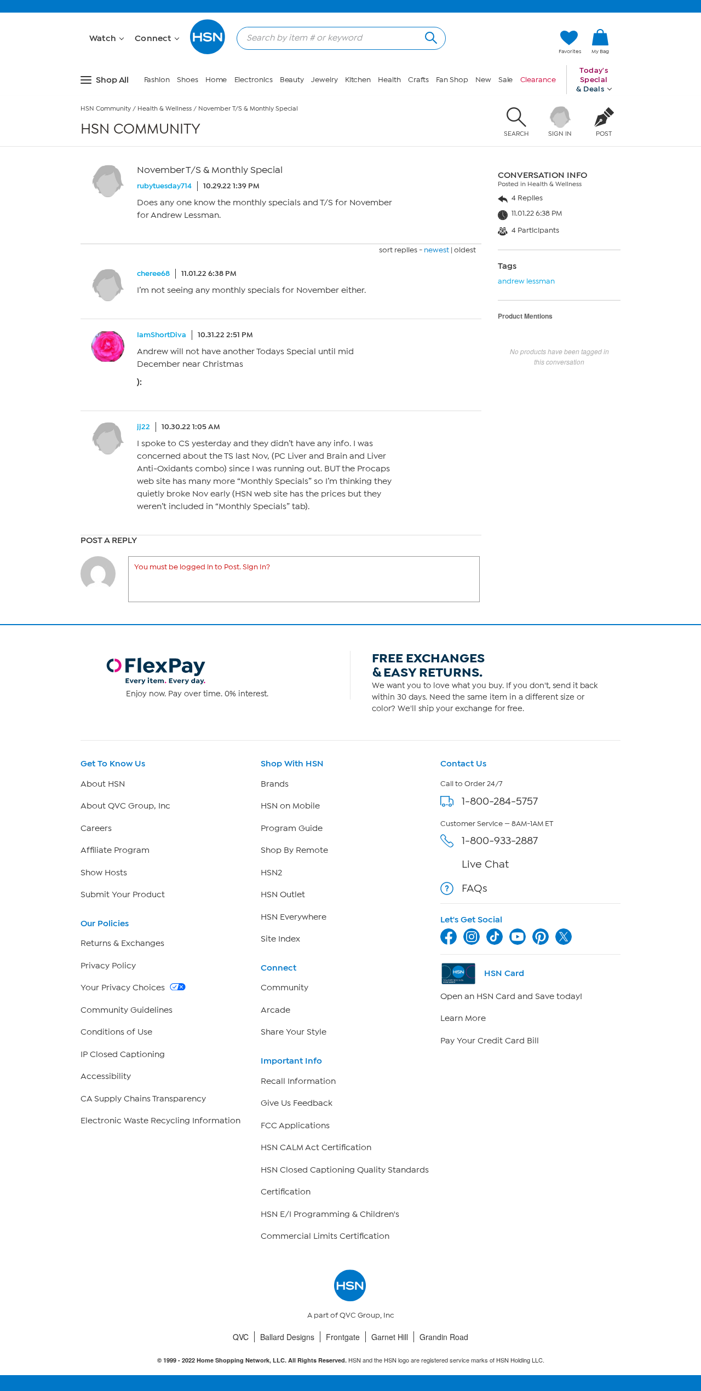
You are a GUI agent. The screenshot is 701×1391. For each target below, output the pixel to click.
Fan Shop (452, 79)
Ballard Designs (287, 1336)
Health (389, 79)
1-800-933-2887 (500, 840)
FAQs (474, 888)
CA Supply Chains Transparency (143, 1099)
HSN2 (271, 873)
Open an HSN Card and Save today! (511, 996)
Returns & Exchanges (122, 943)
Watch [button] (103, 38)
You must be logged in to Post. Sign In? (202, 567)
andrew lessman (526, 281)
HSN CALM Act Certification (316, 1147)
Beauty (292, 79)
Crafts (418, 79)
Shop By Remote (294, 850)
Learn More (463, 1018)
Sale (505, 79)
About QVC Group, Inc (125, 806)
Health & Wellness (164, 108)
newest (436, 250)
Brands (275, 784)
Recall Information (298, 1081)
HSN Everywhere (293, 917)
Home (216, 79)
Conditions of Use (116, 1032)
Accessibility (106, 1076)
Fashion (157, 79)
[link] (600, 42)
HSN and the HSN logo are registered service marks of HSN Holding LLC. (350, 1360)
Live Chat (485, 864)
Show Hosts (104, 873)
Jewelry (324, 79)
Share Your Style (293, 1032)
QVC (241, 1336)
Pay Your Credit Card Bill (489, 1041)
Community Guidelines (127, 1010)
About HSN (103, 784)
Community (284, 987)
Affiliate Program (115, 850)
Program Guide (292, 828)
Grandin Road (444, 1336)
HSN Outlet (283, 894)
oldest (465, 250)
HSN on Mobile (290, 806)
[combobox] (336, 37)
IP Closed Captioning (123, 1054)
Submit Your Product (123, 894)
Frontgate (343, 1336)
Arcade (275, 1010)
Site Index (280, 939)
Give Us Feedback (296, 1103)
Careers (96, 828)
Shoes (187, 79)
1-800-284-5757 (500, 801)
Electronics (253, 79)
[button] (600, 59)
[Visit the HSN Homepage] (208, 52)
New (483, 79)
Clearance (538, 79)
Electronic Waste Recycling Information (160, 1121)
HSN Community (106, 108)
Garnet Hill (389, 1336)
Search (429, 36)
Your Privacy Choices (124, 987)
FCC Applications (295, 1125)
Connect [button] (154, 38)
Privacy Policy (108, 966)
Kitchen (358, 79)
